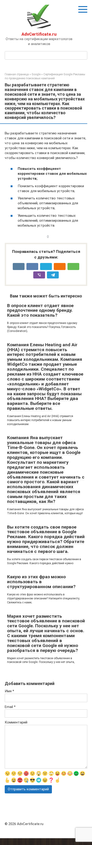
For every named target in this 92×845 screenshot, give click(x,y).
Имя (9, 691)
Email (10, 707)
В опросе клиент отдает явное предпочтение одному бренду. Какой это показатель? (40, 310)
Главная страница (17, 74)
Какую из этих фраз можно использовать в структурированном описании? (41, 581)
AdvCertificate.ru (39, 34)
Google (36, 74)
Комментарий (16, 722)
